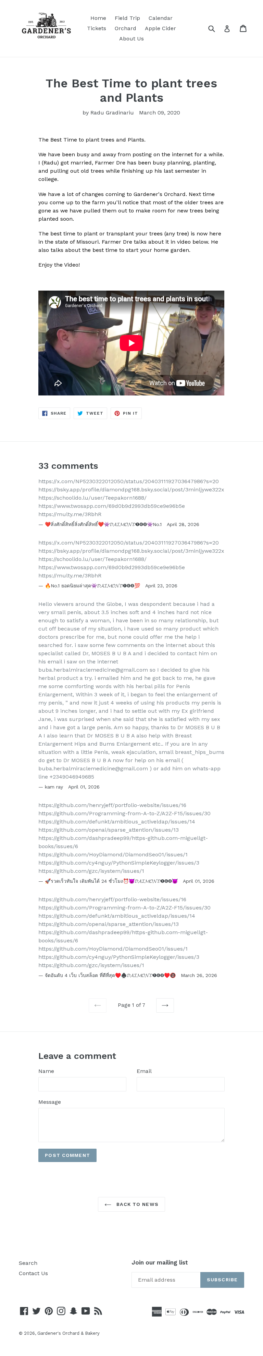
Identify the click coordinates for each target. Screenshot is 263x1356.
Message (49, 1102)
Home (98, 18)
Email (144, 1071)
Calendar (161, 18)
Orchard (125, 28)
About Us (131, 38)
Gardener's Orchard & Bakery (68, 1333)
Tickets (96, 28)
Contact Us (33, 1273)
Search (28, 1263)
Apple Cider (160, 28)
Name (46, 1071)
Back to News (137, 1204)
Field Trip (127, 18)
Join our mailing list (160, 1262)
